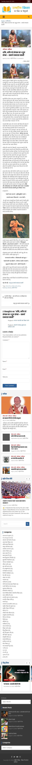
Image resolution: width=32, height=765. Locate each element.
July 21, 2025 (14, 471)
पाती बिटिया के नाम (8, 586)
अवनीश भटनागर (7, 549)
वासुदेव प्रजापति (7, 615)
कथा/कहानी (6, 555)
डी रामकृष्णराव (6, 497)
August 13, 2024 (7, 505)
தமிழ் (4, 657)
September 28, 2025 (16, 438)
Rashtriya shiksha (7, 288)
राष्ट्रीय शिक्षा (13, 58)
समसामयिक (6, 639)
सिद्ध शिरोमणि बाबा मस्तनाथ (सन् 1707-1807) (19, 448)
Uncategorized (7, 538)
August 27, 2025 (15, 451)
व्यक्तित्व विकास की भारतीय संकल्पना (16, 726)
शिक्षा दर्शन (5, 628)
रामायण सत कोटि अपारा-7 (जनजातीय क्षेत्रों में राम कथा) (19, 713)
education (8, 286)
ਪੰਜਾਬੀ (4, 652)
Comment (6, 340)
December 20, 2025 (9, 686)
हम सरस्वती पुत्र (7, 646)
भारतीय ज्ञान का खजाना (9, 597)
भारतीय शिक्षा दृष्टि (7, 600)
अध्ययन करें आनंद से (8, 540)
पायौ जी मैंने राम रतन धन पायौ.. (18, 436)
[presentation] (27, 479)
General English (7, 536)
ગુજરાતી (5, 655)
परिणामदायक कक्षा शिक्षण (9, 584)
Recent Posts (7, 707)
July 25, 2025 (14, 461)
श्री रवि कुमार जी (7, 633)
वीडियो (4, 622)
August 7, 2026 (12, 736)
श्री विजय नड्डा (6, 635)
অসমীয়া (4, 648)
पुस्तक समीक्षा (6, 589)
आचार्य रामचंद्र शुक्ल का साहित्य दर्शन (17, 326)
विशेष (4, 619)
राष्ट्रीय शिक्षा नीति (7, 478)
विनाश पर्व (5, 617)
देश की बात (6, 575)
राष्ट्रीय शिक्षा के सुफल (8, 606)
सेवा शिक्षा (5, 644)
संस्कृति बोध (6, 637)
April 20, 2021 (6, 58)
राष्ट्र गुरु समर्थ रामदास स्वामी (16, 283)
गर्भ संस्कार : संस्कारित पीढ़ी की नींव (12, 684)
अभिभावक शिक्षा (7, 544)
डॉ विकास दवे (6, 571)
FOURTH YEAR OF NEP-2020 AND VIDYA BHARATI (14, 502)
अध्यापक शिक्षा (6, 542)
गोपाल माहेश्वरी (6, 562)
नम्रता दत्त (5, 577)
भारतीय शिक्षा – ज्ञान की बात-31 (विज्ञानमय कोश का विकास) (15, 297)
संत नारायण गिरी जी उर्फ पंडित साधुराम (12, 418)
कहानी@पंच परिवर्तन (8, 558)
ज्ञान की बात (6, 566)
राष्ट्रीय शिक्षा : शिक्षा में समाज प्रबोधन (21, 761)
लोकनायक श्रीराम (7, 613)
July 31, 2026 (6, 421)
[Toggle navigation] (3, 17)
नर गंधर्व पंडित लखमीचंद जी (17, 458)
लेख (4, 611)
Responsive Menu (29, 1)
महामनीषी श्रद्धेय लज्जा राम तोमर (18, 469)
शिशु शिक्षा (5, 630)
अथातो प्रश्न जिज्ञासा (12, 734)
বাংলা (4, 650)
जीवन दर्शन (5, 416)
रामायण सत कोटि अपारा (9, 604)
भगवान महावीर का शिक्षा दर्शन (21, 321)
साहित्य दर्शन (6, 641)
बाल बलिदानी (6, 595)
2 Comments (20, 58)
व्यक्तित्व (10, 49)
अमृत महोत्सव (6, 547)
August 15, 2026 (12, 716)
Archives (3, 698)
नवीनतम (5, 49)
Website (5, 377)
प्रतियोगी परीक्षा (7, 591)
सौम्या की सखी (11, 719)
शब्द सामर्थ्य (6, 626)
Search (27, 524)
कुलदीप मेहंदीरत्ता (7, 560)
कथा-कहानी (6, 553)
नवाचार (4, 580)
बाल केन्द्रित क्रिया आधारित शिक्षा (11, 593)
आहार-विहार (6, 551)
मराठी (4, 602)
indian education (16, 286)
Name (5, 361)
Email (4, 369)
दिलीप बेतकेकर (7, 573)
